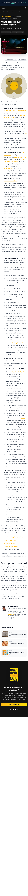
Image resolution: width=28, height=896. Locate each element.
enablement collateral (10, 181)
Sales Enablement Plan (11, 546)
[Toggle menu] (25, 8)
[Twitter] (8, 618)
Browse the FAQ (14, 709)
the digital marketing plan (17, 372)
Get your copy (13, 704)
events (23, 418)
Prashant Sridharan (14, 606)
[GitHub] (14, 618)
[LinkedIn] (11, 618)
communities (8, 168)
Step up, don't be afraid (14, 563)
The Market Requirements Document (15, 537)
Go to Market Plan (9, 543)
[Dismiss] (26, 3)
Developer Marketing (18, 32)
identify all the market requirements (15, 110)
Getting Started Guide (19, 343)
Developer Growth (20, 157)
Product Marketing (6, 32)
